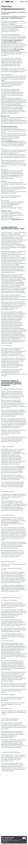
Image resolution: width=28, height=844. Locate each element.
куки (12, 837)
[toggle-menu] (2, 1)
